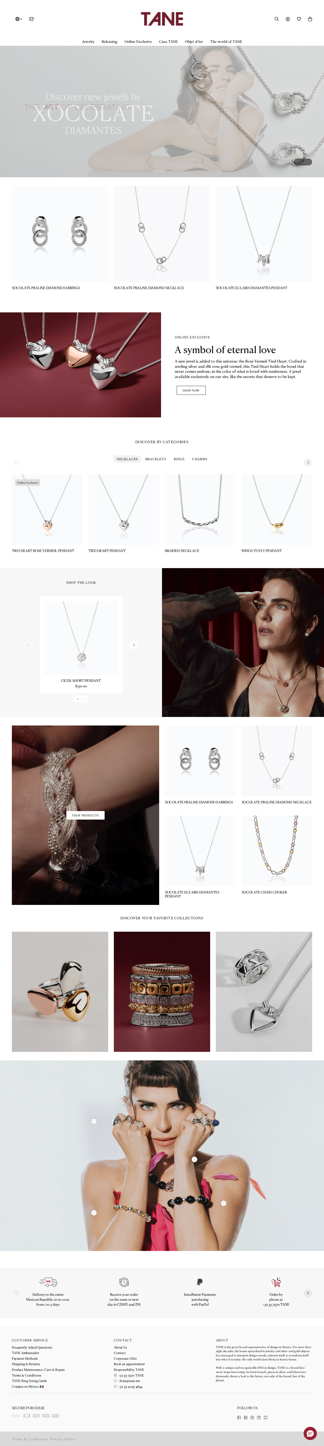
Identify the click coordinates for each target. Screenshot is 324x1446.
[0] (94, 1212)
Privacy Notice (63, 1438)
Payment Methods (25, 1358)
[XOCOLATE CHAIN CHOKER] (276, 851)
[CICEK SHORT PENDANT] (81, 638)
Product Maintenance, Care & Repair (38, 1369)
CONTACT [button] (123, 1340)
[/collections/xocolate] (162, 107)
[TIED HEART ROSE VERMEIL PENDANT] (47, 509)
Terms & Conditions (26, 1375)
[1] (194, 1159)
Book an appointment (129, 1363)
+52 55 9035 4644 (130, 1386)
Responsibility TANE (129, 1369)
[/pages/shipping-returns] (48, 1282)
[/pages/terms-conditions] (200, 1282)
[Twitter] (245, 1417)
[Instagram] (252, 1417)
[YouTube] (265, 1417)
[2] (223, 1203)
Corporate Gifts (125, 1358)
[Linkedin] (259, 1417)
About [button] (222, 1340)
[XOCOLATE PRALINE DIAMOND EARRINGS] (60, 234)
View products (85, 815)
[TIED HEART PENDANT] (123, 509)
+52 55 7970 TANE (131, 1375)
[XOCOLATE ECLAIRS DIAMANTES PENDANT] (264, 234)
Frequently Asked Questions (32, 1347)
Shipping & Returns (26, 1363)
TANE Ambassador (25, 1352)
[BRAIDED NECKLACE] (200, 509)
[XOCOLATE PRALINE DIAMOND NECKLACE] (162, 234)
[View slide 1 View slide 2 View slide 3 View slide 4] (162, 107)
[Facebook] (239, 1417)
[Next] (308, 462)
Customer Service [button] (30, 1340)
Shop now (191, 390)
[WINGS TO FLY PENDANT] (276, 509)
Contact (120, 1352)
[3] (94, 1121)
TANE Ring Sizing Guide (29, 1380)
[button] (88, 42)
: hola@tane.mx (129, 1380)
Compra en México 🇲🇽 (28, 1386)
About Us (120, 1347)
